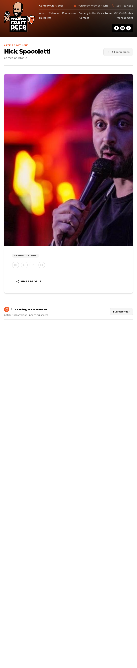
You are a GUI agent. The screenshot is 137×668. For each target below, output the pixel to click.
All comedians (120, 52)
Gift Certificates (123, 13)
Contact (84, 17)
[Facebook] (116, 28)
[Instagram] (122, 28)
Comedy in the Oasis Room (95, 13)
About (42, 13)
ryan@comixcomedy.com (93, 5)
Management (125, 17)
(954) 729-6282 (124, 5)
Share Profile (31, 281)
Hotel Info (45, 17)
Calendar (54, 13)
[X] (128, 28)
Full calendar (121, 311)
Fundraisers (69, 13)
